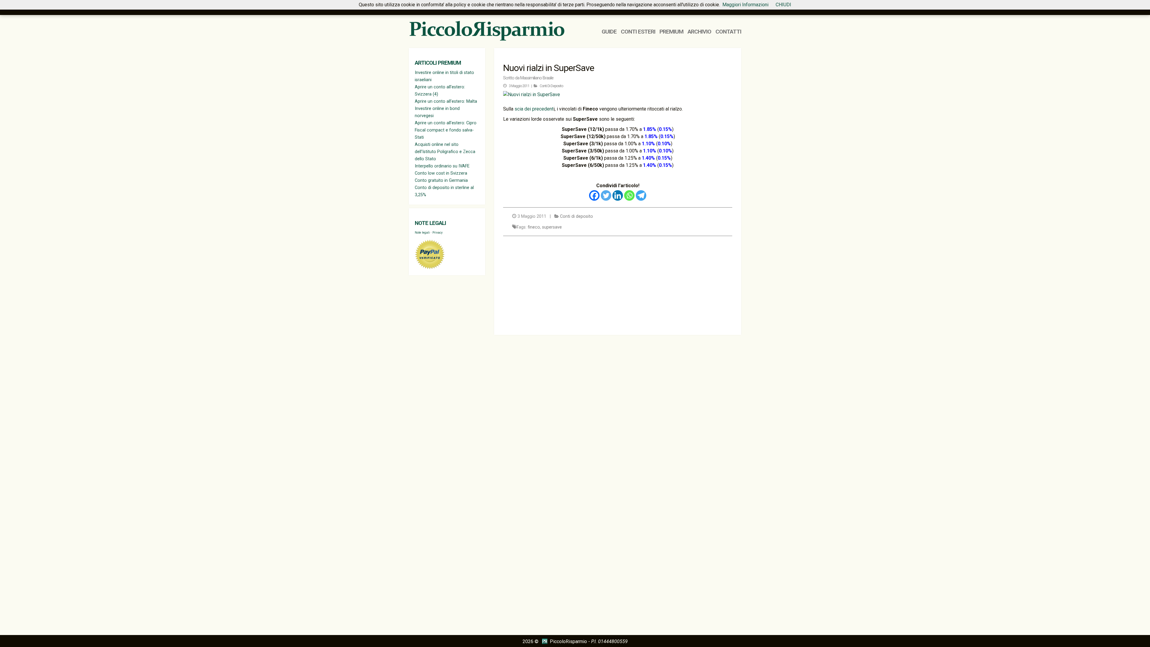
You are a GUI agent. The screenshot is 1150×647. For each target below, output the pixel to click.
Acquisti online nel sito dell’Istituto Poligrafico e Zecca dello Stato (445, 151)
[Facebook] (594, 195)
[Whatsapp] (629, 195)
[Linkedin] (617, 195)
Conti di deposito (551, 86)
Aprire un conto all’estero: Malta (446, 101)
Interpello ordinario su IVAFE (442, 166)
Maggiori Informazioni (745, 4)
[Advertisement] (617, 284)
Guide (609, 31)
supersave (552, 227)
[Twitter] (606, 195)
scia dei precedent (533, 109)
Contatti (728, 31)
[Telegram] (641, 195)
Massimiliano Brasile (536, 78)
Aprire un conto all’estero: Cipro (445, 123)
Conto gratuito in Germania (441, 180)
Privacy (437, 232)
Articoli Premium (438, 63)
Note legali (430, 223)
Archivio (699, 31)
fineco (534, 227)
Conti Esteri (638, 31)
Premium (671, 31)
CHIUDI (783, 4)
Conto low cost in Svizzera (441, 173)
